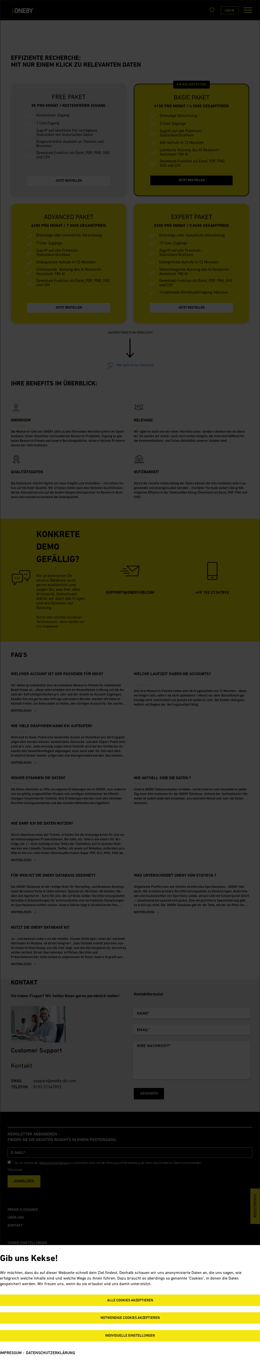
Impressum (11, 1353)
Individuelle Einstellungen (130, 1336)
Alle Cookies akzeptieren (130, 1300)
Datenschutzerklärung (50, 1353)
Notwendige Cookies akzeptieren (130, 1318)
